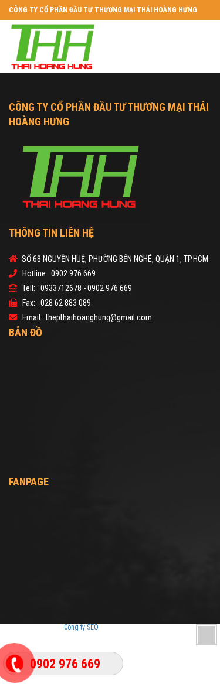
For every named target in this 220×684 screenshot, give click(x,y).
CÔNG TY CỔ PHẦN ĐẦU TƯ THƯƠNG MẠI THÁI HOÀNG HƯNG (103, 10)
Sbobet (147, 627)
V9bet (127, 627)
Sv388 (108, 627)
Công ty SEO (82, 627)
